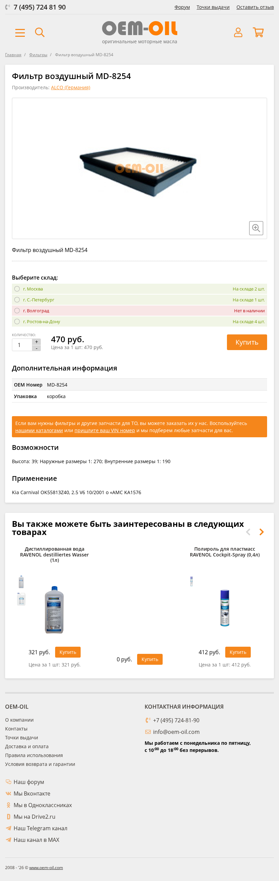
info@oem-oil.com (176, 732)
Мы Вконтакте (32, 793)
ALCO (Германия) (70, 87)
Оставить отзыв (255, 7)
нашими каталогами (39, 430)
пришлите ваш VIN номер (105, 430)
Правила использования (34, 755)
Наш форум (29, 782)
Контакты (16, 728)
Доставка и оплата (27, 746)
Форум (182, 7)
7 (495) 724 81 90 (40, 7)
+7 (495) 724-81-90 (176, 720)
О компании (19, 720)
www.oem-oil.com (46, 867)
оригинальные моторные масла (139, 41)
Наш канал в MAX (36, 840)
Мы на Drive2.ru (34, 816)
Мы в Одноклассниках (43, 805)
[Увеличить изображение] (256, 228)
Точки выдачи (213, 7)
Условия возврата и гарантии (40, 764)
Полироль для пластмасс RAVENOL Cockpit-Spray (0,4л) (225, 552)
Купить (247, 342)
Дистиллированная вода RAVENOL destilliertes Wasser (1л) (54, 555)
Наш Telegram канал (40, 828)
